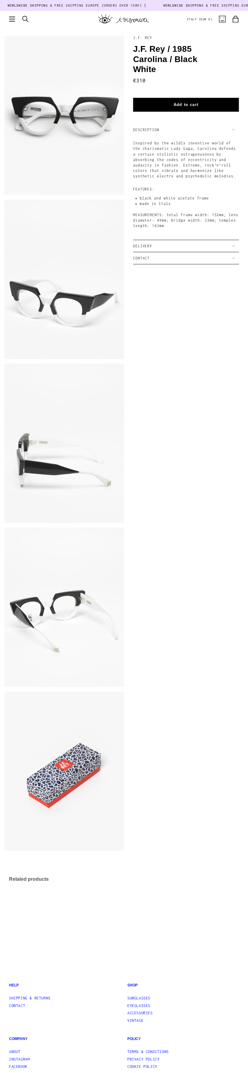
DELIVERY (142, 246)
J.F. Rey (142, 38)
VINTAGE (135, 1020)
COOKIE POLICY (142, 1066)
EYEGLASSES (138, 1005)
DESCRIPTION (146, 130)
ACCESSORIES (140, 1013)
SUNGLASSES (138, 998)
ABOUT (15, 1051)
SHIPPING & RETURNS (30, 998)
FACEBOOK (18, 1066)
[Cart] (235, 19)
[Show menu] (12, 19)
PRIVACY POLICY (143, 1059)
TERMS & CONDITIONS (148, 1051)
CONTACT (141, 258)
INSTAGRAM (19, 1059)
